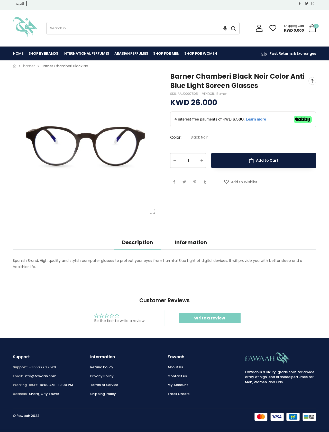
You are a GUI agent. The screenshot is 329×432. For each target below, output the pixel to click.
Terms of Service (104, 384)
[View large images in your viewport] (152, 211)
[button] (225, 28)
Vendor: (209, 93)
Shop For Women (200, 53)
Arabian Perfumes (131, 53)
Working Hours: (25, 384)
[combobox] (137, 28)
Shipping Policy (103, 393)
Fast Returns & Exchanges (292, 53)
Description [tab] (137, 242)
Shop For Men (166, 53)
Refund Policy (101, 367)
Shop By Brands (43, 53)
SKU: (174, 93)
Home (18, 53)
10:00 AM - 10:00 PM (56, 384)
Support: (20, 367)
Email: (18, 376)
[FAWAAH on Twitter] (307, 3)
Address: (20, 393)
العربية (19, 3)
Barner (221, 93)
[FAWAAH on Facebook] (301, 3)
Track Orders (178, 393)
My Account (178, 384)
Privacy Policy (102, 376)
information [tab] (191, 242)
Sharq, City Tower (44, 393)
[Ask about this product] (312, 81)
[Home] (14, 66)
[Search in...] (233, 28)
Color (175, 138)
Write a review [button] (209, 318)
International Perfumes (86, 53)
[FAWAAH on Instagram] (313, 3)
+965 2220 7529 (42, 367)
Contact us (177, 376)
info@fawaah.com (40, 376)
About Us (175, 367)
